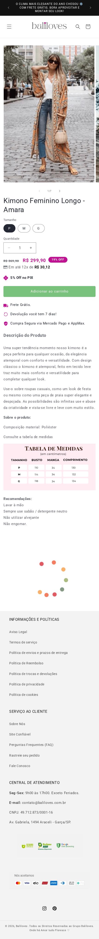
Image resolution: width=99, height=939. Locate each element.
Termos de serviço (23, 642)
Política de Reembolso (26, 663)
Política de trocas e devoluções (33, 674)
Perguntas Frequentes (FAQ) (31, 745)
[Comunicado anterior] (8, 8)
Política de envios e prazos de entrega (38, 653)
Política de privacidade (26, 684)
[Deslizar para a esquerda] (39, 191)
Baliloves (22, 926)
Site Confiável (19, 734)
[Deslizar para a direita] (60, 191)
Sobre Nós (17, 724)
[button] (9, 27)
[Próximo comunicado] (90, 8)
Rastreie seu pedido (24, 755)
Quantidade (11, 238)
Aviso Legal (18, 632)
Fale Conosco (19, 766)
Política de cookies (23, 695)
